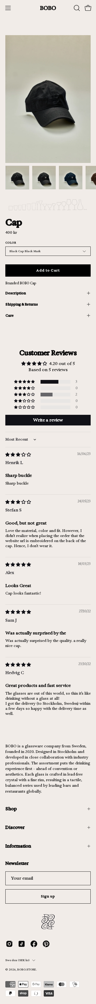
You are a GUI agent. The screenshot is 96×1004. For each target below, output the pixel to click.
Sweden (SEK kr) (17, 960)
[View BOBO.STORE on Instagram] (9, 944)
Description (15, 293)
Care (9, 315)
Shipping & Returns (21, 304)
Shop (11, 808)
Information (18, 846)
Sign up (48, 896)
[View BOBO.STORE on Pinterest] (46, 944)
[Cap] (17, 178)
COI (25, 973)
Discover (15, 827)
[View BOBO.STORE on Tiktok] (22, 944)
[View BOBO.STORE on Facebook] (34, 944)
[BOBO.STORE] (48, 8)
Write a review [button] (48, 420)
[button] (76, 8)
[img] (18, 454)
